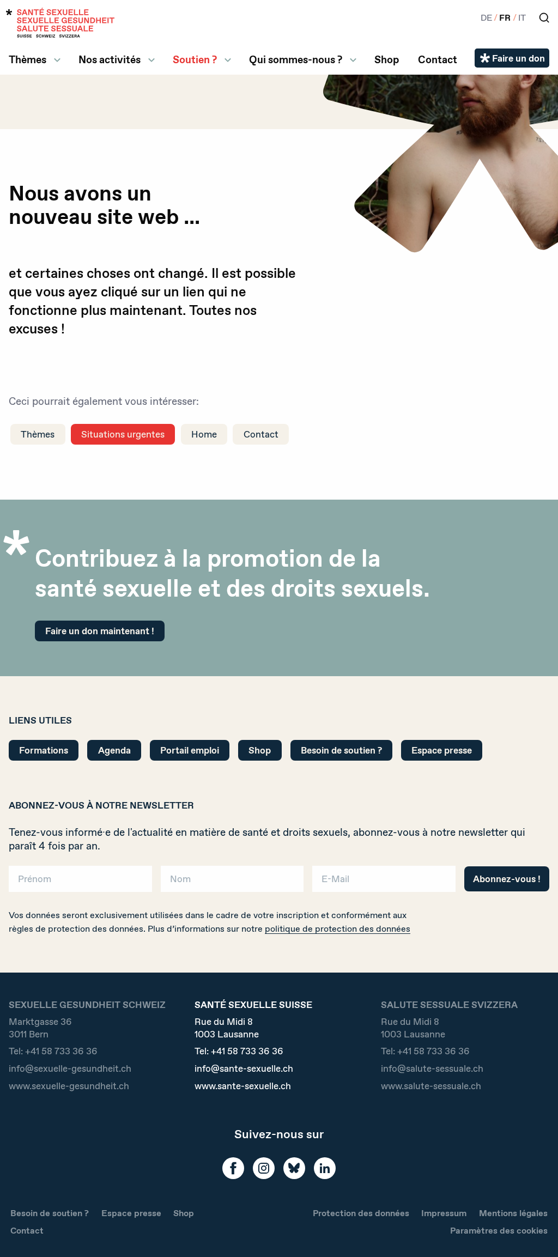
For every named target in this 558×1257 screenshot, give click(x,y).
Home (204, 434)
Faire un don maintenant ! (99, 630)
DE (486, 17)
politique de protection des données (337, 928)
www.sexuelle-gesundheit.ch (69, 1086)
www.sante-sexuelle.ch (243, 1086)
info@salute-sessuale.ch (432, 1068)
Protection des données (361, 1213)
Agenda (114, 750)
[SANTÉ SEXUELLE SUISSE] (60, 22)
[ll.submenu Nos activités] (151, 59)
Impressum (443, 1213)
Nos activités (109, 59)
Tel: (53, 1051)
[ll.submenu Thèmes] (57, 59)
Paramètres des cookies (499, 1230)
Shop (386, 59)
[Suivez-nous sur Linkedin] (325, 1168)
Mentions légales (513, 1213)
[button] (534, 1231)
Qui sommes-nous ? (295, 59)
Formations (43, 750)
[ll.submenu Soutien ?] (227, 59)
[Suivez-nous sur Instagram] (264, 1168)
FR (505, 17)
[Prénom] (80, 882)
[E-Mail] (384, 882)
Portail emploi (189, 750)
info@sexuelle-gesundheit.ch (70, 1068)
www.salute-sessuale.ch (431, 1086)
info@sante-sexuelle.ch (244, 1068)
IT (522, 17)
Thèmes (27, 59)
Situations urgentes (123, 434)
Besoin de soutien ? (341, 750)
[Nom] (232, 882)
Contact (437, 59)
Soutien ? (195, 59)
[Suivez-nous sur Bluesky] (294, 1168)
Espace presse (441, 750)
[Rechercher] (544, 18)
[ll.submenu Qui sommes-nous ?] (353, 59)
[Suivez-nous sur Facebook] (233, 1168)
